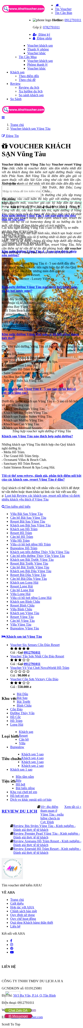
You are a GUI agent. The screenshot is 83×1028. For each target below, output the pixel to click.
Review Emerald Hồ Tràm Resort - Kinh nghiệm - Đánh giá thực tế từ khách (47, 850)
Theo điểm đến (29, 76)
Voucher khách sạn (40, 45)
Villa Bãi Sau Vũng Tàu (26, 514)
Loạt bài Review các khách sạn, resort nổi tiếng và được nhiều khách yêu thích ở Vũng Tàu (41, 497)
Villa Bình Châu (21, 609)
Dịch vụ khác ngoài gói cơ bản (31, 799)
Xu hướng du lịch (31, 91)
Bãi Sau (22, 698)
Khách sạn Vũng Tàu (24, 613)
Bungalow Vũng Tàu (24, 628)
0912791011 (72, 20)
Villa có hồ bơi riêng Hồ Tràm (30, 544)
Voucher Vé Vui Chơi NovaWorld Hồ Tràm (39, 668)
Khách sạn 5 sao (32, 754)
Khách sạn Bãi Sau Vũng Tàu (30, 525)
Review (15, 83)
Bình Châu (24, 705)
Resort (23, 735)
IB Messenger (18, 1016)
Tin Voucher (63, 9)
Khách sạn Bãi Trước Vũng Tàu (32, 559)
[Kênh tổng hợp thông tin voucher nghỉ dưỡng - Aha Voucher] (28, 13)
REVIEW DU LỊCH (19, 811)
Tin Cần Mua (28, 57)
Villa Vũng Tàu (20, 624)
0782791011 (51, 27)
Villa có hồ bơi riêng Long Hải (31, 598)
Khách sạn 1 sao (21, 769)
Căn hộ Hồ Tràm (21, 536)
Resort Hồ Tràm (21, 533)
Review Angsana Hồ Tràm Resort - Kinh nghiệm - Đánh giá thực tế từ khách (47, 843)
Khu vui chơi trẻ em (23, 792)
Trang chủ (17, 899)
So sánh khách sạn (31, 95)
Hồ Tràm (16, 721)
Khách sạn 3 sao (32, 762)
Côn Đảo (16, 709)
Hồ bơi (20, 784)
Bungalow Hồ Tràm (23, 548)
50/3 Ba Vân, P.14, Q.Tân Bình (34, 995)
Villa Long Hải (20, 594)
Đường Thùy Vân (22, 713)
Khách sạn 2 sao (32, 765)
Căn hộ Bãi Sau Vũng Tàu (28, 517)
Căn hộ (24, 739)
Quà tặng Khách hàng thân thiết (31, 922)
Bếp (18, 780)
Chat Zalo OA (18, 1010)
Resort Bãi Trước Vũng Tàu (29, 563)
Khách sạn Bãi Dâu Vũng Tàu (30, 571)
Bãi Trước (23, 701)
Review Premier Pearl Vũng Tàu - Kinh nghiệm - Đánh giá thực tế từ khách (46, 835)
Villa (22, 743)
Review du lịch (29, 87)
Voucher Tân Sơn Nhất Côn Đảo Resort (37, 656)
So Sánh (15, 99)
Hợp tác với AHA (22, 907)
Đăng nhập (44, 38)
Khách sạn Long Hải (24, 582)
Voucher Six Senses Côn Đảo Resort (35, 645)
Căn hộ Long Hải (22, 590)
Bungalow (17, 747)
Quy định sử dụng (22, 915)
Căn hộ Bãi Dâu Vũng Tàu (28, 578)
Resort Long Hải (21, 586)
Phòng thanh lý (37, 64)
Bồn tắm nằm (25, 776)
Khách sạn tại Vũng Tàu (24, 636)
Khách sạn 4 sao (32, 758)
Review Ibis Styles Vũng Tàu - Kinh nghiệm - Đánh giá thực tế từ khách (44, 827)
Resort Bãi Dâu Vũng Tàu (28, 575)
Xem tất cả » (72, 807)
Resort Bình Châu (22, 605)
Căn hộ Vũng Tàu (22, 620)
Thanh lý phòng (38, 49)
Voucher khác (36, 53)
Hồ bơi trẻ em (19, 796)
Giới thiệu (17, 903)
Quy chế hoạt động (23, 919)
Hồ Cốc (15, 717)
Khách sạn (17, 72)
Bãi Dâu (22, 694)
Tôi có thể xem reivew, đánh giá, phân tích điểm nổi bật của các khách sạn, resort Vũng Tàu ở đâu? (41, 477)
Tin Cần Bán (63, 13)
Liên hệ (15, 926)
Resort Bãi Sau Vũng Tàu (27, 521)
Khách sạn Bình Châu (25, 601)
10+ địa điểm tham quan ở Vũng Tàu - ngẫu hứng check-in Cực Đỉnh (52, 814)
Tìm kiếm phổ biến (17, 506)
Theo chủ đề (27, 80)
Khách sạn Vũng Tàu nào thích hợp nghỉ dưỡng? (37, 436)
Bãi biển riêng (25, 788)
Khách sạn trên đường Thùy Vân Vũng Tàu (39, 552)
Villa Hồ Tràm (20, 540)
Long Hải (16, 724)
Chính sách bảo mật (23, 911)
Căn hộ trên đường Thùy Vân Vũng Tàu (37, 556)
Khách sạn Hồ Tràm (23, 529)
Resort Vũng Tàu (22, 617)
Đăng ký (44, 34)
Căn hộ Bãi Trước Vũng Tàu (29, 567)
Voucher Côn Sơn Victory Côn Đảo (34, 679)
